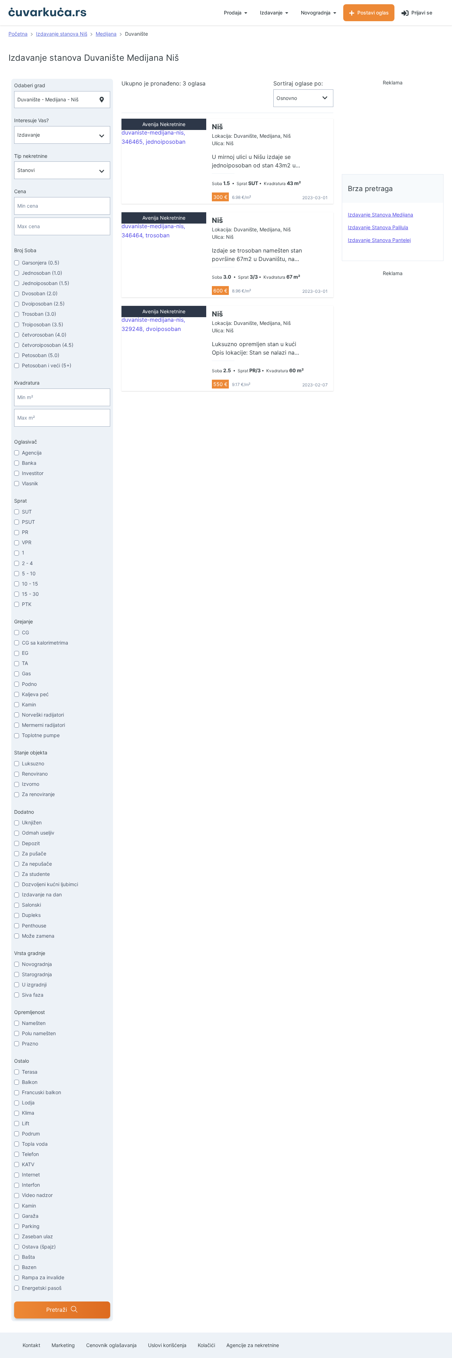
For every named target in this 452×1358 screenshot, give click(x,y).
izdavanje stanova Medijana (380, 215)
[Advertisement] (393, 125)
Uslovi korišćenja (167, 1345)
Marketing (63, 1345)
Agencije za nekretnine (252, 1345)
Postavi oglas (372, 13)
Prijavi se (421, 13)
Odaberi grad (29, 85)
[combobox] (62, 99)
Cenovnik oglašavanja (111, 1345)
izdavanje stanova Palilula (378, 227)
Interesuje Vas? (31, 120)
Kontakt (31, 1345)
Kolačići (206, 1345)
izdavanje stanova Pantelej (379, 240)
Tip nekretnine (30, 156)
